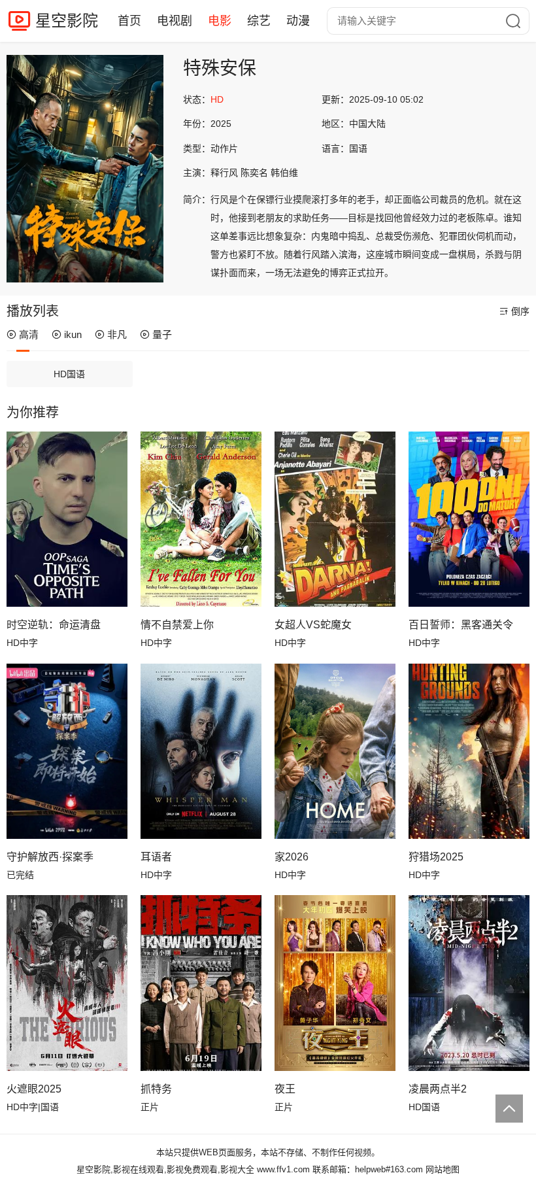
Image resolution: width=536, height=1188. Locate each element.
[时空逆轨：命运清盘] (67, 519)
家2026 (292, 856)
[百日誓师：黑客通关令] (469, 519)
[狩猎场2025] (469, 751)
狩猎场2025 (436, 856)
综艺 (259, 20)
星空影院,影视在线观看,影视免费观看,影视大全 (165, 1169)
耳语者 (156, 856)
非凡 (117, 334)
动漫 (298, 20)
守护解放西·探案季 (50, 856)
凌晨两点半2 (438, 1089)
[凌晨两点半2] (469, 982)
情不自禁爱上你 (177, 624)
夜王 (285, 1089)
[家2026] (335, 751)
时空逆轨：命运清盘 (54, 624)
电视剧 (174, 20)
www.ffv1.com (283, 1169)
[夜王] (335, 982)
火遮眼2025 (34, 1089)
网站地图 (443, 1169)
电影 (219, 20)
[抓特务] (201, 982)
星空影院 (66, 20)
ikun (73, 334)
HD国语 (69, 374)
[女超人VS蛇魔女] (335, 519)
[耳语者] (201, 751)
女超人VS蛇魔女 (313, 624)
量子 (162, 334)
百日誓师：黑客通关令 (461, 624)
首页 (129, 20)
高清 (29, 334)
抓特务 (156, 1089)
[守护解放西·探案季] (67, 751)
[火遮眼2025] (67, 982)
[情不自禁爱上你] (201, 519)
